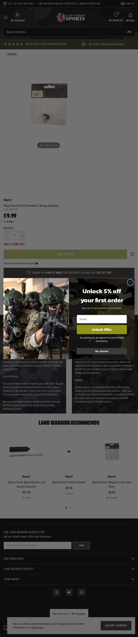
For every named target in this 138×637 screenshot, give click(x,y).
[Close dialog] (130, 282)
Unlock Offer (102, 329)
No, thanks (102, 351)
